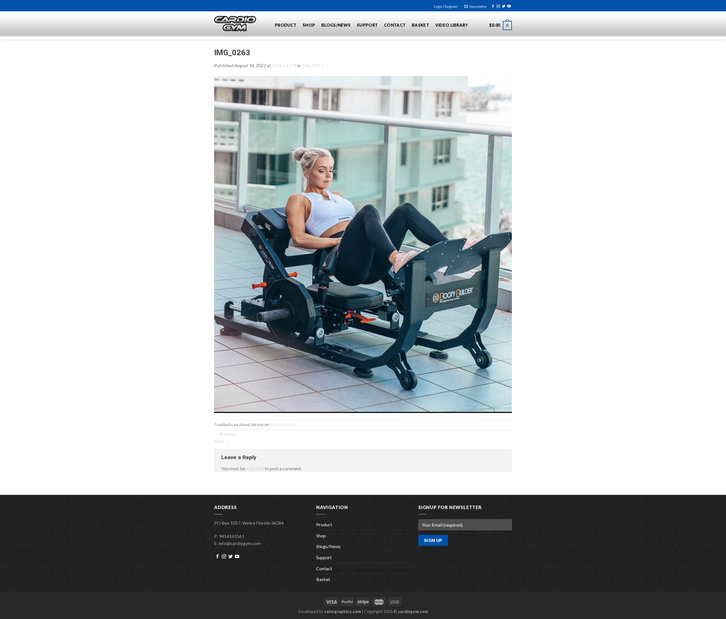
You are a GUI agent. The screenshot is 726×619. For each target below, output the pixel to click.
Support (367, 25)
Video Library (451, 25)
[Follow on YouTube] (509, 7)
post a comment (282, 424)
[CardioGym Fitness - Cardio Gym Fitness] (240, 23)
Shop (309, 25)
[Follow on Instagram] (498, 7)
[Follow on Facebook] (493, 7)
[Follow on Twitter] (503, 7)
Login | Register (446, 6)
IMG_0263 (312, 65)
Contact (395, 25)
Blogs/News (336, 25)
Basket (420, 25)
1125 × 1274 (284, 65)
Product (285, 25)
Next (221, 441)
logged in (255, 468)
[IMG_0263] (363, 243)
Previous (225, 433)
